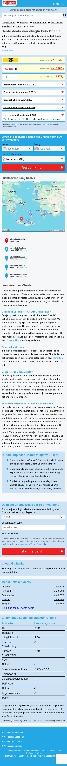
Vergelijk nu (32, 167)
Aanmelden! (32, 551)
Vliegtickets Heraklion (18, 274)
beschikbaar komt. (12, 522)
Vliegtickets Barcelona (14, 737)
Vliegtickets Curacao (13, 746)
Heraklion (58, 358)
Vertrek (6, 144)
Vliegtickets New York (13, 732)
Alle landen (19, 756)
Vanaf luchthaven (12, 154)
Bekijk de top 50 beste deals (18, 608)
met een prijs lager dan (24, 512)
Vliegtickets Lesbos (17, 265)
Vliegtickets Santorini (18, 248)
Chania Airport (14, 340)
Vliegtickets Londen (13, 741)
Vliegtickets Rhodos (17, 257)
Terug (37, 144)
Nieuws (8, 756)
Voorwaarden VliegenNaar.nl (30, 544)
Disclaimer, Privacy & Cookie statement (44, 756)
